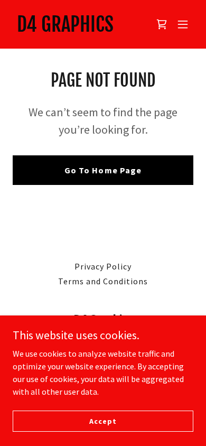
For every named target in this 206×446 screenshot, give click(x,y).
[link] (65, 28)
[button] (182, 24)
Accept (102, 420)
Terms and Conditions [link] (103, 281)
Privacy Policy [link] (103, 266)
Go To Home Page (102, 170)
